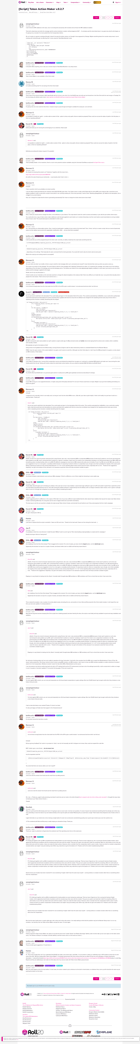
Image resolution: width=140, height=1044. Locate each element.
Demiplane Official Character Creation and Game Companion (68, 1004)
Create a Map (92, 1007)
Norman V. (30, 112)
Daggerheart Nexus (61, 1008)
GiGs (28, 472)
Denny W (29, 82)
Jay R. (29, 628)
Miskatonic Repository (94, 1017)
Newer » (117, 17)
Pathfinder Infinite (93, 1014)
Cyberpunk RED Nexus (61, 1015)
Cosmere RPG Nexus (61, 1014)
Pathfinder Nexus (60, 1007)
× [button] (138, 1038)
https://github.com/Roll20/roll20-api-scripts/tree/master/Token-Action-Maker (65, 97)
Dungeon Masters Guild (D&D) (96, 1012)
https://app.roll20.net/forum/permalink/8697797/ (38, 174)
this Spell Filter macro (98, 162)
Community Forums (23, 12)
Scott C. (29, 292)
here (17, 1039)
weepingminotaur (32, 24)
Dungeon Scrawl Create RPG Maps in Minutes (96, 1004)
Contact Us (63, 993)
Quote (33, 26)
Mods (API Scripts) (33, 12)
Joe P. (28, 528)
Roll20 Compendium (28, 1012)
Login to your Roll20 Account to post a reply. (43, 986)
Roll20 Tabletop (27, 1007)
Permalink (28, 26)
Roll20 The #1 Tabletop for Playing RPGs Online (33, 1004)
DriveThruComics (27, 1018)
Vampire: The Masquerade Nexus (64, 1010)
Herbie (28, 518)
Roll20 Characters (27, 1008)
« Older (96, 17)
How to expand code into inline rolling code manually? (93, 797)
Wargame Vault (26, 1023)
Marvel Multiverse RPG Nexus (63, 1012)
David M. (29, 124)
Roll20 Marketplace (28, 1010)
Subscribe (97, 2)
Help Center (68, 993)
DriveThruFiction (27, 1020)
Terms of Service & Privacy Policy (50, 993)
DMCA (58, 993)
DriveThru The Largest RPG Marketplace (30, 1015)
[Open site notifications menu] (113, 2)
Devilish (29, 807)
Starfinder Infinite (93, 1015)
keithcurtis (30, 63)
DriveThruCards (26, 1021)
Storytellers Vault (93, 1019)
